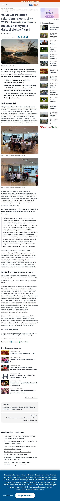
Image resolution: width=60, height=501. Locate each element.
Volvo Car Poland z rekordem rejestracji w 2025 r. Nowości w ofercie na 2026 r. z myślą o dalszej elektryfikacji (19, 334)
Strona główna (4, 8)
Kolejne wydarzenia (30, 397)
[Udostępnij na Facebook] (27, 37)
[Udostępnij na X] (24, 37)
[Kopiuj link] (19, 37)
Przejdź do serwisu (25, 495)
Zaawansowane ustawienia (34, 489)
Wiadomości (10, 8)
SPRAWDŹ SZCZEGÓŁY (49, 16)
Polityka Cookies (8, 495)
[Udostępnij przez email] (21, 37)
